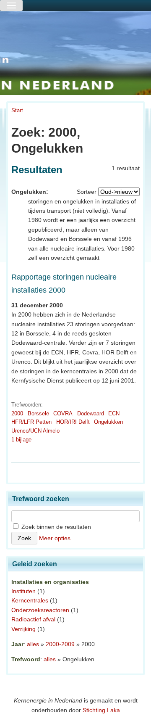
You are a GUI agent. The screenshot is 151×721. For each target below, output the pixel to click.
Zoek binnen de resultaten (55, 526)
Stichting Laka (101, 710)
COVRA (63, 413)
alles (33, 644)
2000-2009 (60, 644)
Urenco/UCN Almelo (35, 431)
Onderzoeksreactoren (40, 610)
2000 (17, 413)
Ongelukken (108, 422)
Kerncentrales (29, 600)
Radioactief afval (33, 619)
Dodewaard (90, 413)
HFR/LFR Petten (31, 422)
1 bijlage (21, 439)
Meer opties (54, 538)
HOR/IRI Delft (73, 422)
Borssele (38, 413)
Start (17, 110)
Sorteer (86, 191)
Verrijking (23, 629)
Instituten (23, 591)
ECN (114, 413)
